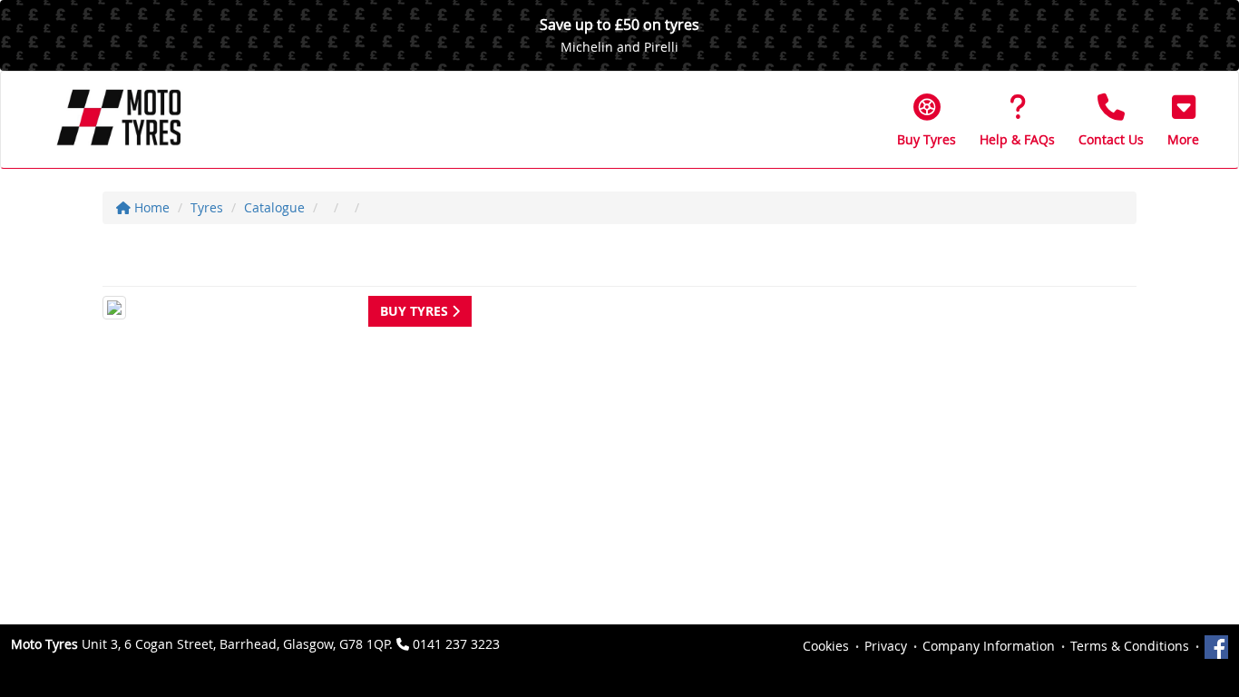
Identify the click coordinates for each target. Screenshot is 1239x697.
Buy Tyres (416, 310)
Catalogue (274, 207)
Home (150, 207)
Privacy (885, 645)
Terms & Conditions (1129, 645)
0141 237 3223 (456, 644)
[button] (1183, 120)
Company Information (988, 645)
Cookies (826, 645)
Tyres (206, 207)
